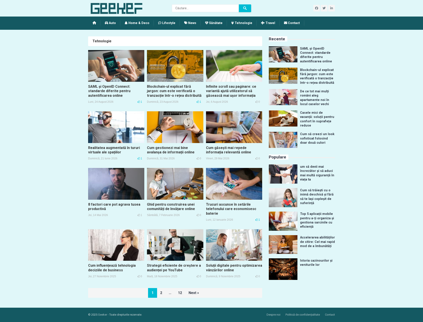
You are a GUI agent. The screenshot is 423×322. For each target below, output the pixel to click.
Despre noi (273, 314)
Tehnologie (243, 23)
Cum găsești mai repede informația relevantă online (228, 150)
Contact (293, 23)
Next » (194, 293)
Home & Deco (138, 23)
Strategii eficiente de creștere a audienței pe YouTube (174, 267)
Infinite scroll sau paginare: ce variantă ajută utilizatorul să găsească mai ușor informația (231, 91)
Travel (270, 23)
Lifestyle (168, 23)
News (191, 23)
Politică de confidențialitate (303, 314)
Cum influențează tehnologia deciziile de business (112, 267)
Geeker (102, 314)
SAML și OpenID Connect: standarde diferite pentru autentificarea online (109, 91)
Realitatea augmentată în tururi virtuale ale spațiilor (114, 150)
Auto (112, 23)
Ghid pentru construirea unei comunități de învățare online (171, 206)
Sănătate (215, 23)
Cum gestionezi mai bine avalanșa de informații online (171, 150)
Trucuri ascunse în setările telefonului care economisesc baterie (231, 209)
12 (180, 293)
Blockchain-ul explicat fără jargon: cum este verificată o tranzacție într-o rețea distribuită (174, 91)
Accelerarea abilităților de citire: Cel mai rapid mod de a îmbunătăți (317, 242)
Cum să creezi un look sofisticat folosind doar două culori (317, 138)
